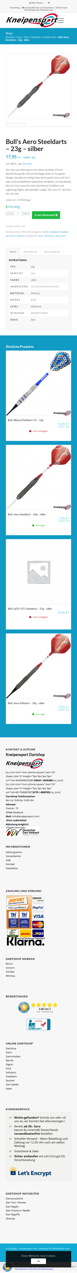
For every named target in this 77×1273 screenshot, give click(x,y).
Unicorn (10, 967)
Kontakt (10, 864)
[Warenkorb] (49, 2)
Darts (26, 37)
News (9, 1088)
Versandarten (13, 856)
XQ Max (10, 971)
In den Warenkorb (45, 215)
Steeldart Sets (49, 37)
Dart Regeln (12, 1206)
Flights (9, 1064)
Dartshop (15, 7)
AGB (8, 860)
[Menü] (59, 20)
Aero (63, 235)
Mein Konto (37, 2)
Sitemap (10, 1218)
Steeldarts (36, 37)
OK (38, 1261)
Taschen (10, 1080)
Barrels (9, 1060)
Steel (57, 235)
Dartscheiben (13, 1056)
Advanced (49, 235)
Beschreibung (30, 251)
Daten (13, 251)
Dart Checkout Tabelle (18, 1210)
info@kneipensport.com (25, 816)
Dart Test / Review (16, 1202)
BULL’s (9, 963)
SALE (8, 1068)
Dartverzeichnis (14, 1198)
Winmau (10, 975)
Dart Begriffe (13, 1214)
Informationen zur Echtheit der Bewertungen (34, 1269)
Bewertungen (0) (52, 251)
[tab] (13, 251)
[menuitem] (36, 3)
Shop (9, 33)
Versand (27, 163)
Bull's (13, 235)
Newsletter (12, 868)
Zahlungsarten (14, 852)
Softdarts (11, 1072)
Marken (20, 235)
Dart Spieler (12, 1084)
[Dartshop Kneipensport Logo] (32, 20)
